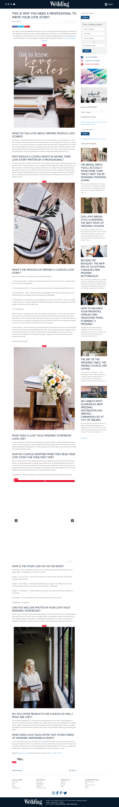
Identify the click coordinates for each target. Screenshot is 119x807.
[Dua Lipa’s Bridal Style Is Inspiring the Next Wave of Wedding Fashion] (94, 205)
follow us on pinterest (92, 64)
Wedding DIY (39, 786)
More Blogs (84, 438)
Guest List (99, 122)
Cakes (13, 784)
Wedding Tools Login (89, 781)
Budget (62, 786)
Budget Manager (91, 122)
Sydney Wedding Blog (72, 804)
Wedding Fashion (40, 783)
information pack (24, 753)
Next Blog (72, 770)
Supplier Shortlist (90, 124)
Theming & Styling (16, 788)
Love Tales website (56, 753)
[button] (16, 520)
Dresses (13, 783)
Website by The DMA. (82, 800)
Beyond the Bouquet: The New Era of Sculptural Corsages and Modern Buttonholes (93, 268)
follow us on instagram (92, 60)
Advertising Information (90, 784)
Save (45, 45)
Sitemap (87, 788)
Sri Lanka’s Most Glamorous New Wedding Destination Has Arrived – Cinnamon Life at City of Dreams (92, 411)
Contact (86, 786)
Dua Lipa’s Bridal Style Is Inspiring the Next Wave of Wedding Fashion (92, 221)
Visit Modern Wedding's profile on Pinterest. (93, 139)
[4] (72, 561)
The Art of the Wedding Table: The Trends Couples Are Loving (94, 364)
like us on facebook (91, 57)
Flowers (13, 786)
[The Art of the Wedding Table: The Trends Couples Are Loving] (94, 349)
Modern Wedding (33, 802)
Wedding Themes (40, 784)
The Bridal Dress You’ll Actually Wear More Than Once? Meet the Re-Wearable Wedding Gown (93, 172)
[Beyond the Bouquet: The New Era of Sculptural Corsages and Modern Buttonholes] (94, 251)
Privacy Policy (54, 802)
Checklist (83, 122)
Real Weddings (15, 781)
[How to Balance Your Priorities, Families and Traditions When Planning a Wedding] (94, 299)
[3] (70, 561)
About (86, 783)
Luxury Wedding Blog (60, 804)
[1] (66, 561)
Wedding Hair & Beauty (41, 788)
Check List (63, 784)
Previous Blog (18, 770)
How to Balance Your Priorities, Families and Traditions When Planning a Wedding (92, 316)
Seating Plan (63, 781)
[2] (68, 561)
